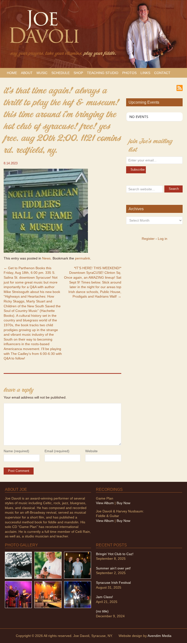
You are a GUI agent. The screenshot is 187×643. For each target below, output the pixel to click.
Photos (129, 73)
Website (91, 451)
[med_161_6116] (47, 594)
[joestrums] (47, 565)
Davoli (43, 31)
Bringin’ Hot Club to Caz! (114, 554)
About (27, 73)
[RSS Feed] (180, 88)
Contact (162, 73)
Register (148, 239)
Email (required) (57, 451)
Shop (78, 73)
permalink (82, 258)
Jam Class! (104, 597)
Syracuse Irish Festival (113, 583)
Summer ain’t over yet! (113, 568)
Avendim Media (159, 636)
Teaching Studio (102, 73)
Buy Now (123, 503)
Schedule (60, 73)
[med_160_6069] (18, 594)
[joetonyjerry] (77, 565)
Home (12, 73)
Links (145, 73)
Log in (162, 239)
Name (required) (16, 451)
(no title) (102, 611)
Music (42, 73)
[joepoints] (18, 565)
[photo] (77, 594)
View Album (105, 503)
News (46, 258)
